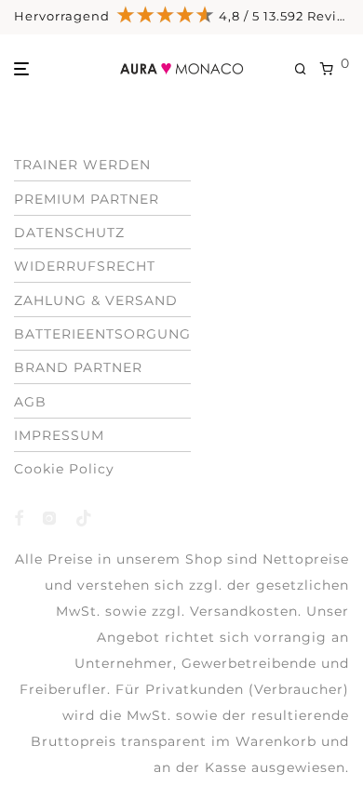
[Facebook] (19, 516)
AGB (30, 401)
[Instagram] (50, 516)
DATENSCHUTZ (69, 232)
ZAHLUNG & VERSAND (96, 300)
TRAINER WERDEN (82, 164)
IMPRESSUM (59, 435)
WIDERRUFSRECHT (84, 266)
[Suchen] (307, 69)
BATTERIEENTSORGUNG (102, 334)
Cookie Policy (64, 468)
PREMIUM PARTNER (86, 199)
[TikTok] (84, 516)
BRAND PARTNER (78, 367)
